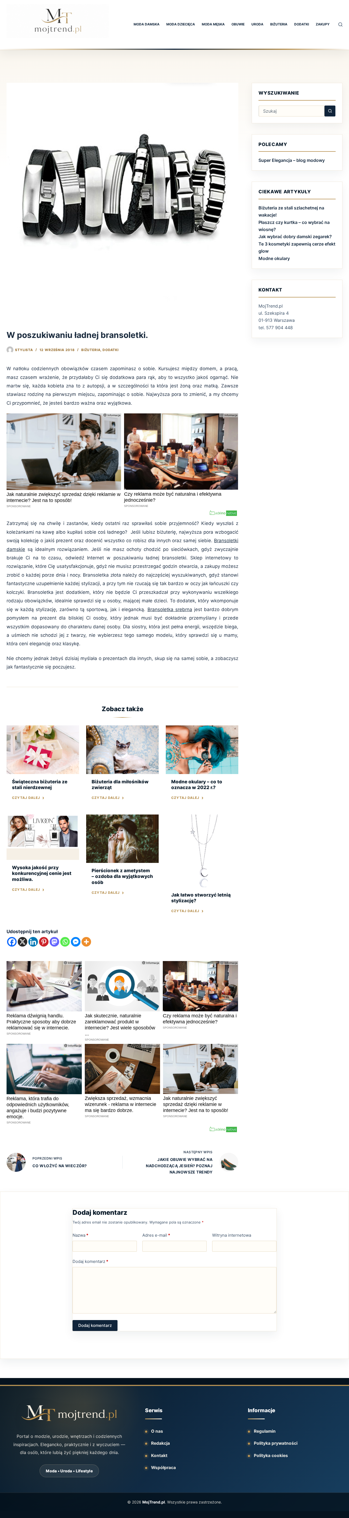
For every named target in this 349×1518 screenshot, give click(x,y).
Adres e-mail (156, 1235)
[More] (86, 942)
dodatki (301, 24)
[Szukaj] (340, 24)
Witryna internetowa (231, 1235)
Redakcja (160, 1443)
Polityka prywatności (275, 1443)
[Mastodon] (54, 942)
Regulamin (265, 1431)
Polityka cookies (271, 1455)
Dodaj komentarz (90, 1261)
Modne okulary (274, 258)
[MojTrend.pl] (69, 1413)
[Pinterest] (44, 942)
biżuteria (278, 24)
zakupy (323, 24)
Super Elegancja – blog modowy (291, 160)
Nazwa (80, 1235)
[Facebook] (12, 942)
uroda (257, 24)
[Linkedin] (33, 942)
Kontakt (159, 1455)
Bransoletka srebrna (170, 609)
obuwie (238, 24)
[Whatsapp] (65, 942)
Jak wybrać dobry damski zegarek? (295, 236)
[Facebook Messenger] (75, 942)
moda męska (213, 24)
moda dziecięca (180, 24)
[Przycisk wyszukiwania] (329, 111)
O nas (157, 1431)
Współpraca (163, 1467)
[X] (22, 942)
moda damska (147, 24)
